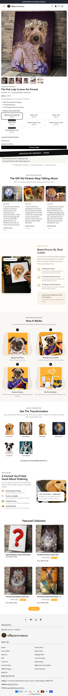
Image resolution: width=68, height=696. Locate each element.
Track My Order (6, 665)
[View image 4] (26, 80)
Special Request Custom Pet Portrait (18, 555)
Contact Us (4, 662)
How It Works (5, 651)
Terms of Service (40, 658)
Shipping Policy (39, 654)
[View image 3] (19, 80)
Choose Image (34, 147)
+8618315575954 (12, 684)
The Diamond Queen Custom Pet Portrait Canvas (17, 597)
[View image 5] (33, 80)
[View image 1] (4, 80)
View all (34, 609)
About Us (4, 654)
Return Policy (39, 651)
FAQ (2, 658)
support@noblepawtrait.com (15, 688)
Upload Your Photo (7, 144)
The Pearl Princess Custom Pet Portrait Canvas (47, 555)
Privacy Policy (39, 647)
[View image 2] (11, 80)
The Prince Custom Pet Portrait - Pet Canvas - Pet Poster (49, 597)
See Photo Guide (5, 140)
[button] (3, 6)
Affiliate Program (6, 669)
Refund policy (39, 662)
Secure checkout (40, 669)
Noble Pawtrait (35, 694)
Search (3, 647)
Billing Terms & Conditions (43, 665)
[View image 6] (40, 80)
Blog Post (4, 672)
